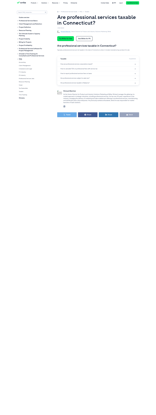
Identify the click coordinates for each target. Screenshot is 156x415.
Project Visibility (24, 39)
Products (33, 3)
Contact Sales (105, 3)
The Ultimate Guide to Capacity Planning (29, 35)
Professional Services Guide (69, 11)
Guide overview (24, 17)
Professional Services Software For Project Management (30, 50)
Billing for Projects (25, 42)
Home (57, 11)
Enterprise (74, 3)
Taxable (21, 91)
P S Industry (22, 72)
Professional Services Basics (28, 21)
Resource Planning (25, 30)
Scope (21, 85)
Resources (55, 3)
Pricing (65, 3)
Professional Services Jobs (26, 78)
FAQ (20, 59)
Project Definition (25, 27)
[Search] (45, 12)
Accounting (22, 62)
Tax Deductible (23, 88)
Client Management (25, 65)
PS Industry (22, 75)
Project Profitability (25, 45)
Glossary (22, 98)
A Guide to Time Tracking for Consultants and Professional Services (31, 55)
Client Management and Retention (30, 24)
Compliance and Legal (25, 69)
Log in (121, 3)
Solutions (44, 3)
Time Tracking (23, 95)
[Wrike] (22, 2)
